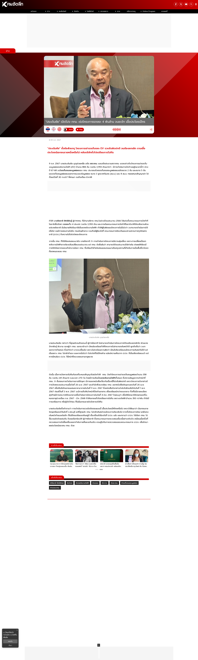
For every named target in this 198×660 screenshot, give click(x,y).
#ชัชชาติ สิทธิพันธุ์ (57, 483)
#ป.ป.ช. (104, 483)
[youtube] (186, 4)
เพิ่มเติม (5, 637)
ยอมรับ (10, 641)
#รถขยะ (95, 483)
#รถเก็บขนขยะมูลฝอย (129, 483)
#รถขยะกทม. (55, 488)
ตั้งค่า (10, 645)
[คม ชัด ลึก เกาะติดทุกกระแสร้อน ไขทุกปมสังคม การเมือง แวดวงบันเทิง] (99, 5)
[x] (181, 4)
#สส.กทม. (114, 483)
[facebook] (176, 4)
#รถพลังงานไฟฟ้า (82, 483)
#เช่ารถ (69, 483)
